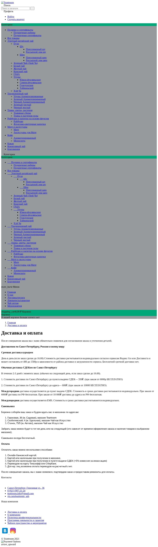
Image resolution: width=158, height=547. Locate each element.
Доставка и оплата (17, 512)
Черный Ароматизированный (29, 102)
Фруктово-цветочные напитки (30, 124)
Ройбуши (18, 121)
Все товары (13, 38)
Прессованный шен (36, 57)
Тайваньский (27, 88)
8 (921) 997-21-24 (16, 490)
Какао (10, 143)
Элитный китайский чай (20, 41)
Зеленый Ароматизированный (30, 99)
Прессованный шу (35, 49)
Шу (21, 46)
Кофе (10, 135)
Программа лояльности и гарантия (25, 520)
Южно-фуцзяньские (30, 79)
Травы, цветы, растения (19, 110)
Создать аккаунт (16, 19)
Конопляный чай (16, 146)
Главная (11, 292)
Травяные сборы (22, 113)
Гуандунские (26, 85)
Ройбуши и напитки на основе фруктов (28, 118)
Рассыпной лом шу (36, 52)
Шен (22, 54)
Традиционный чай (17, 93)
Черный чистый (22, 107)
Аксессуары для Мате (25, 132)
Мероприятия (14, 306)
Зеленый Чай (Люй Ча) (26, 63)
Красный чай (20, 71)
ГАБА (17, 74)
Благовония (13, 149)
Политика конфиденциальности (24, 517)
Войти (10, 16)
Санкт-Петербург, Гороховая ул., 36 (25, 488)
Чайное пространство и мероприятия (26, 523)
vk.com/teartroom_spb (18, 496)
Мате (16, 129)
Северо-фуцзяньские (31, 82)
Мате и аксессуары (17, 127)
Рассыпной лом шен (36, 60)
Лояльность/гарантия (18, 300)
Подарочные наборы (24, 32)
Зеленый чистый (22, 104)
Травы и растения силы (26, 115)
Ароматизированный (25, 138)
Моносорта (19, 140)
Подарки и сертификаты (20, 30)
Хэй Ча (17, 91)
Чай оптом (13, 303)
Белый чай (19, 66)
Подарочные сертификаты (27, 35)
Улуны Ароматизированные (28, 96)
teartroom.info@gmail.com (20, 493)
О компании (13, 514)
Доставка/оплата (16, 297)
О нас (10, 295)
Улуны (17, 77)
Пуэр (16, 43)
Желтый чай (20, 68)
